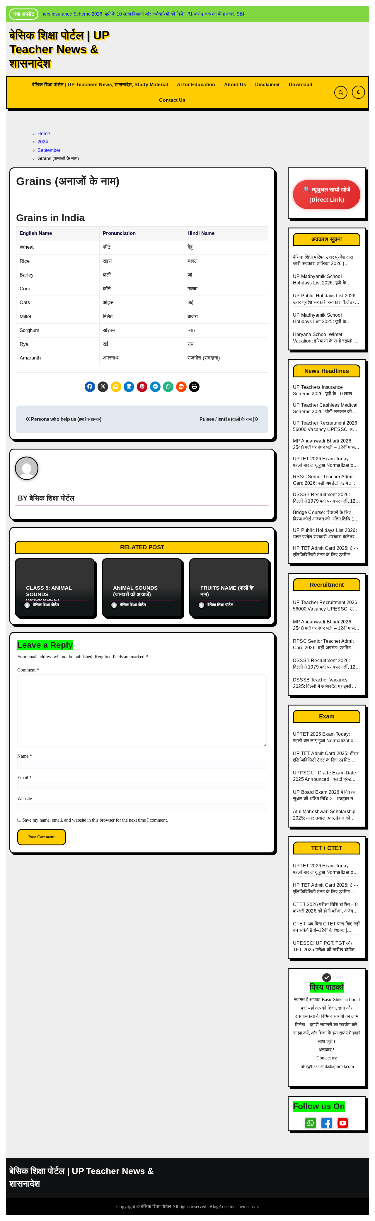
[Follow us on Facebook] (327, 1123)
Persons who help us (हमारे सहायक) (65, 419)
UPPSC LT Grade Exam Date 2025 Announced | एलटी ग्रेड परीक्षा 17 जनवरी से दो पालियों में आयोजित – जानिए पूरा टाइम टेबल (324, 776)
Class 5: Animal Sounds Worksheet (49, 594)
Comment (28, 669)
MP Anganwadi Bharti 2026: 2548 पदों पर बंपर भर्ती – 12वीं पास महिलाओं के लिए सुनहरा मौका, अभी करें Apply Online (326, 625)
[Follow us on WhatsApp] (310, 1123)
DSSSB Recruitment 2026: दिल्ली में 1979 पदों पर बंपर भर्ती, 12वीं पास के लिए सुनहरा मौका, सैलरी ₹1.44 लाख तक (326, 664)
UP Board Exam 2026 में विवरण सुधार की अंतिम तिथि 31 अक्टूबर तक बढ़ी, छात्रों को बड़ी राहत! (325, 796)
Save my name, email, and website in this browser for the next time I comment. (95, 820)
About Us (235, 84)
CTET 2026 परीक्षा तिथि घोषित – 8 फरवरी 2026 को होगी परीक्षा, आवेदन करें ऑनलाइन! (325, 908)
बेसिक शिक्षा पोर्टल (52, 498)
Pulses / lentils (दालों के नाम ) (227, 419)
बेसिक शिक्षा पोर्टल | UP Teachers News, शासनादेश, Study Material (100, 84)
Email (24, 777)
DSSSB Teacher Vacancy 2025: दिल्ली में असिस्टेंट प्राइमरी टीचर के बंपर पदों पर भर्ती (322, 683)
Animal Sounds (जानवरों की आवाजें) (135, 591)
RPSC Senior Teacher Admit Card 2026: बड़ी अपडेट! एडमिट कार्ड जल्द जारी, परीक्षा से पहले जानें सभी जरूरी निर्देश (326, 645)
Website (24, 798)
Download (301, 84)
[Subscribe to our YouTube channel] (343, 1123)
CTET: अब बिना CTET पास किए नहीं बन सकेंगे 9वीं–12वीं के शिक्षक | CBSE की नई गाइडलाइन (326, 927)
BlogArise (219, 1206)
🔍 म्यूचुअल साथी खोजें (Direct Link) (327, 194)
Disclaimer (267, 84)
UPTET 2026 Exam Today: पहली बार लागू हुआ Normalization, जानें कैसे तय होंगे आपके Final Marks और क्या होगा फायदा (326, 738)
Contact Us (172, 100)
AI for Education (196, 84)
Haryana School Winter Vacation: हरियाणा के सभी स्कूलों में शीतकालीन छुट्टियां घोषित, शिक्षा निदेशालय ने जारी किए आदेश (324, 338)
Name (24, 756)
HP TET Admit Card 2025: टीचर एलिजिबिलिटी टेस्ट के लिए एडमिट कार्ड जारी (326, 757)
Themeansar (247, 1206)
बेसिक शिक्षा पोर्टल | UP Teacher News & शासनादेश (59, 49)
